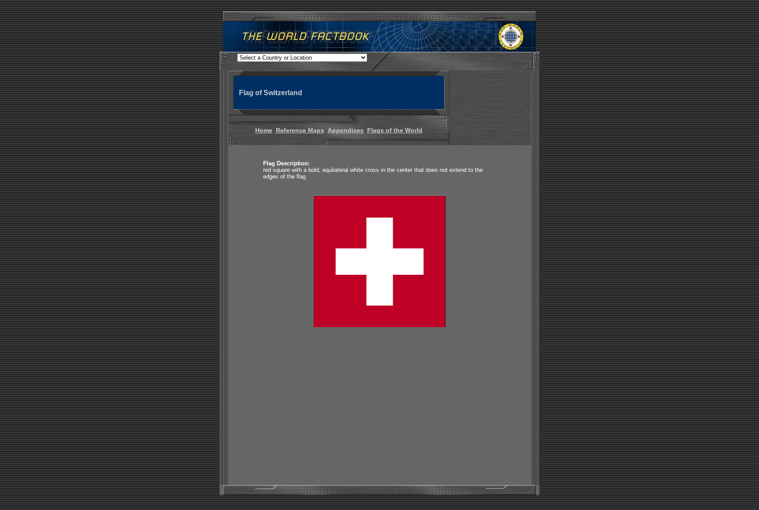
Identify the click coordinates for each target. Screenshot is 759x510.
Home (263, 130)
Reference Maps (300, 130)
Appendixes (346, 130)
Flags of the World (395, 130)
